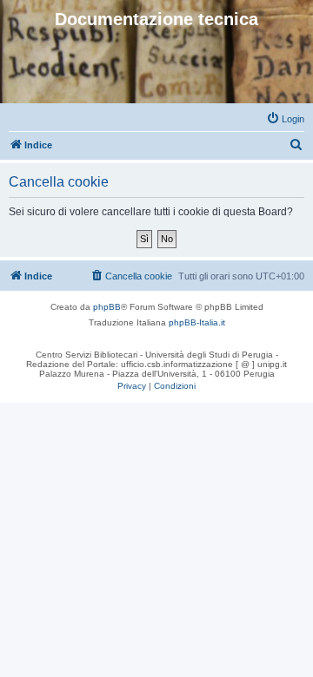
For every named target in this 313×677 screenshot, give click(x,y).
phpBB (107, 307)
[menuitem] (285, 118)
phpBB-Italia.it (197, 322)
